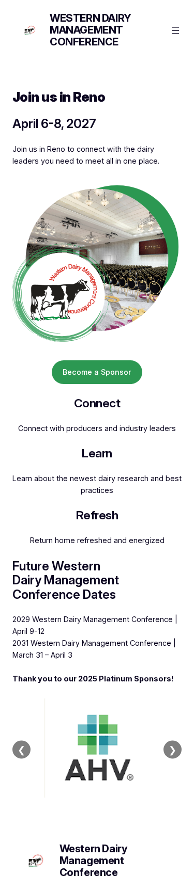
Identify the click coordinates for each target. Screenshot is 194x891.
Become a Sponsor (97, 372)
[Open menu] (175, 30)
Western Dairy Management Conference (90, 30)
